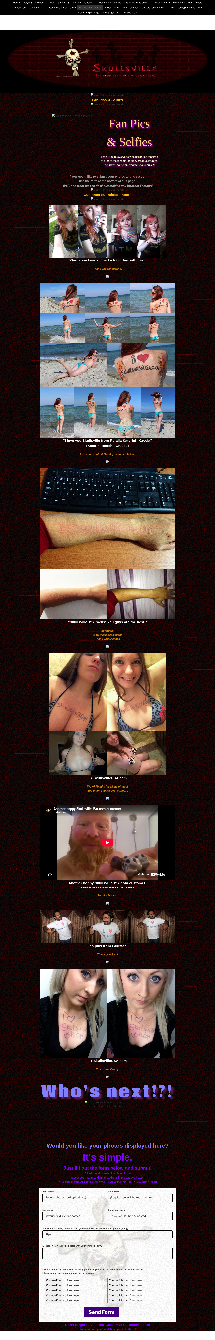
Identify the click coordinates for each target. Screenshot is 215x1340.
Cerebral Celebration (153, 7)
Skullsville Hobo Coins (136, 2)
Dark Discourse (130, 7)
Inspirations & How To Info (62, 7)
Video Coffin (112, 7)
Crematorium (19, 7)
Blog (200, 7)
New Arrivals (195, 2)
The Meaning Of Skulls (183, 7)
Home (16, 2)
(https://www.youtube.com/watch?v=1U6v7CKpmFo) (107, 887)
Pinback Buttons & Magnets (169, 2)
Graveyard (35, 7)
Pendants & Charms (110, 2)
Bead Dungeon (58, 2)
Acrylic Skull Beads (33, 2)
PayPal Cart (130, 12)
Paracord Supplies (83, 2)
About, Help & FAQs (88, 12)
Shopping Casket (111, 12)
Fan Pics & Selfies (88, 7)
